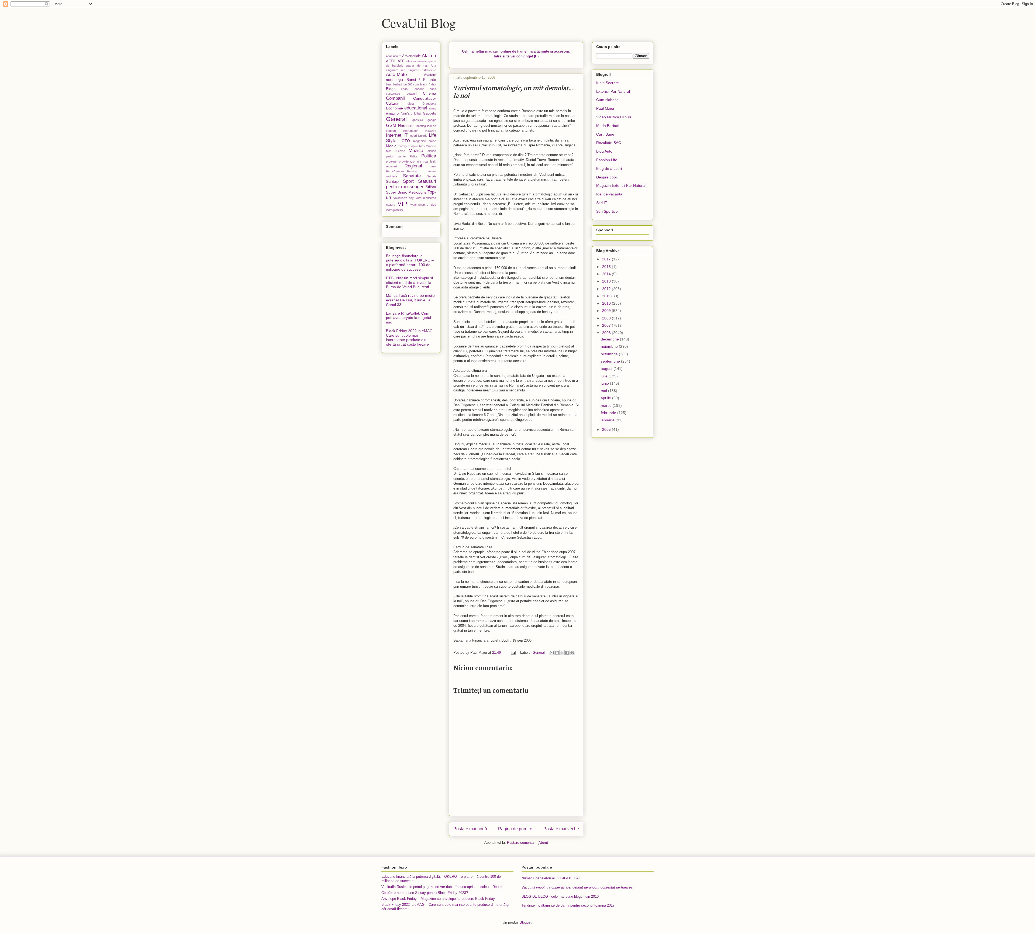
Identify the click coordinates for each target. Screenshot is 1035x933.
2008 (607, 318)
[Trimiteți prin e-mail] (551, 652)
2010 (607, 303)
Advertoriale (411, 56)
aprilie (606, 398)
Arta (433, 65)
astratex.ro (429, 70)
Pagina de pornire (515, 829)
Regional (413, 165)
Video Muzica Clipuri (613, 117)
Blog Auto (604, 151)
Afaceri (429, 55)
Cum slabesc (607, 100)
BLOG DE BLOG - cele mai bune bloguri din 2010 (560, 896)
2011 (606, 296)
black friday (428, 84)
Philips (413, 156)
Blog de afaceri (609, 168)
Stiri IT (601, 203)
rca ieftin (429, 161)
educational (415, 108)
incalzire (430, 130)
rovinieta (391, 176)
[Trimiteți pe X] (562, 652)
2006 (607, 332)
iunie (605, 383)
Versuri (420, 197)
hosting (421, 126)
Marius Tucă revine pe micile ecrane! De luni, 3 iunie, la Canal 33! (410, 300)
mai (604, 390)
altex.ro (411, 61)
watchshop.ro (419, 204)
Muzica (416, 150)
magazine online (424, 141)
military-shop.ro (408, 146)
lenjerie (422, 135)
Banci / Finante (421, 79)
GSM (391, 125)
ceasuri (411, 93)
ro (421, 171)
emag (432, 108)
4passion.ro (393, 56)
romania (431, 171)
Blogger (525, 922)
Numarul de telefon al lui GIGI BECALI (552, 878)
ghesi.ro (417, 120)
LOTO (404, 141)
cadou (405, 89)
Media (391, 146)
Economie (394, 108)
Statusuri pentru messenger (411, 184)
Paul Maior (605, 108)
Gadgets (429, 113)
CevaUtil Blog (419, 22)
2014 (607, 274)
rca (419, 161)
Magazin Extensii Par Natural (621, 185)
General (539, 652)
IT (405, 135)
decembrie (610, 339)
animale (422, 61)
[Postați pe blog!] (557, 652)
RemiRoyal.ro (395, 171)
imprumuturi (410, 130)
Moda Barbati (607, 125)
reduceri (391, 166)
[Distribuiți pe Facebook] (567, 652)
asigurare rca (395, 70)
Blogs (390, 89)
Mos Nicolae (395, 151)
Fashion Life (606, 160)
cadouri (419, 89)
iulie (605, 376)
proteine (391, 161)
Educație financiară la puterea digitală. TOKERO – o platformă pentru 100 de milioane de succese (410, 262)
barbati (397, 84)
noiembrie (610, 346)
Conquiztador (424, 98)
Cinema (429, 93)
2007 (607, 325)
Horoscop (406, 125)
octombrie (610, 354)
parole (402, 156)
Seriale (431, 176)
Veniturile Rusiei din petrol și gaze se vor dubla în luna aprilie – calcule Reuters (443, 887)
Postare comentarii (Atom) (527, 843)
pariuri (390, 156)
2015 (607, 266)
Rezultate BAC (608, 142)
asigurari (413, 70)
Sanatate (412, 175)
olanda (431, 151)
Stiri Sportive (607, 211)
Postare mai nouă (470, 829)
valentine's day (404, 197)
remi (433, 166)
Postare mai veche (561, 829)
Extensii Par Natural (613, 91)
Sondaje (392, 182)
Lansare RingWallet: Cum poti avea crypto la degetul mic (408, 318)
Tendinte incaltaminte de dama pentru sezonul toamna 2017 (568, 905)
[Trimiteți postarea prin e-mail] (513, 652)
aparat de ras (416, 65)
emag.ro (392, 113)
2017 (607, 259)
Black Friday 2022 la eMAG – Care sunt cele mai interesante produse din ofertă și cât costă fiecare (411, 337)
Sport (408, 181)
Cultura (392, 103)
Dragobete (429, 103)
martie (607, 405)
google (431, 120)
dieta (411, 103)
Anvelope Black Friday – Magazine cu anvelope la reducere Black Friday (438, 899)
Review (412, 171)
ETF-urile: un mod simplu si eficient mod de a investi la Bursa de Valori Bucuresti (409, 282)
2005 (607, 429)
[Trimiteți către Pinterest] (572, 652)
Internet (393, 135)
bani (388, 84)
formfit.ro (406, 113)
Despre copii (606, 177)
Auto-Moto (396, 74)
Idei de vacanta (609, 194)
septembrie (611, 361)
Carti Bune (605, 134)
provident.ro (407, 161)
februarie (609, 413)
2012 (607, 289)
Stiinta (431, 187)
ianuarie (608, 420)
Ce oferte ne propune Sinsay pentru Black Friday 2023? (424, 893)
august (607, 368)
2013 (607, 281)
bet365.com (411, 84)
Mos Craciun (427, 146)
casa (433, 89)
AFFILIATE (395, 61)
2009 (607, 310)
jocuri (413, 135)
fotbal (417, 113)
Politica (428, 156)
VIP (402, 203)
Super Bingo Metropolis (406, 192)
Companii (395, 98)
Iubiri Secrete (607, 83)
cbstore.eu (393, 93)
